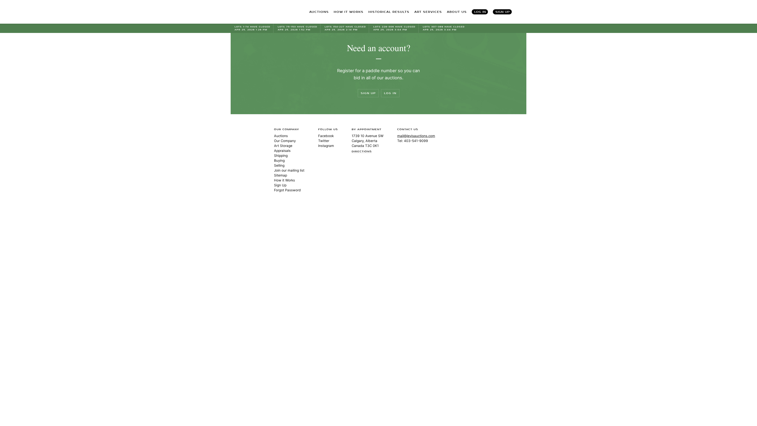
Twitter (323, 141)
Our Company (285, 141)
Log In (480, 12)
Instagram (326, 146)
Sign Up (502, 12)
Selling (279, 165)
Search (522, 12)
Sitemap (280, 175)
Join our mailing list (289, 170)
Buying (279, 161)
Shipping (281, 156)
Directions (362, 151)
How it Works (284, 180)
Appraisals (282, 151)
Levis (247, 143)
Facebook (326, 136)
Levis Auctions (255, 12)
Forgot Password (287, 190)
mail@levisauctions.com (416, 136)
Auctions (281, 136)
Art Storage (283, 146)
